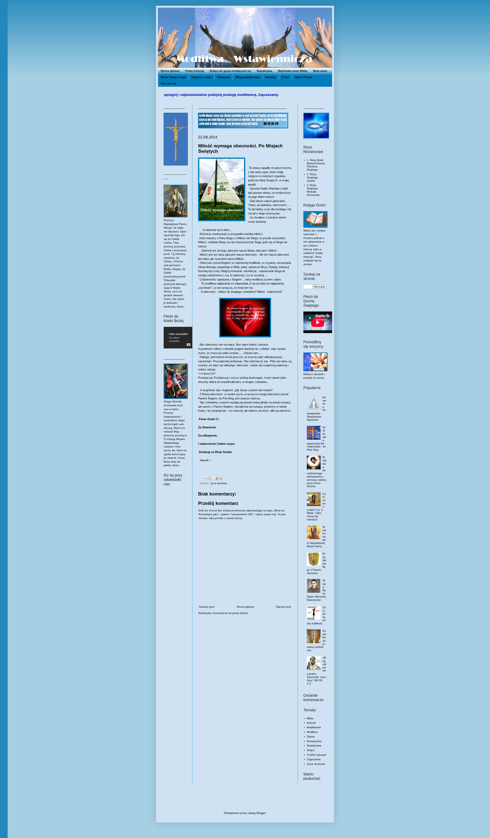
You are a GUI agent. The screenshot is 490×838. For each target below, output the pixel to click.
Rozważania (314, 741)
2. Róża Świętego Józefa (312, 177)
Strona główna (170, 70)
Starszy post (283, 606)
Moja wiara (320, 70)
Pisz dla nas (168, 83)
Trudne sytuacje (316, 754)
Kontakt (270, 77)
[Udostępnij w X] (213, 478)
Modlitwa (312, 731)
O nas (285, 77)
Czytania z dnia (202, 77)
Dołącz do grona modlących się (230, 70)
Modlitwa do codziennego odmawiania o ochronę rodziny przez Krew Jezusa (316, 472)
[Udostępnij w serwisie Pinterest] (221, 478)
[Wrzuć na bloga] (210, 478)
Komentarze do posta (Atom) (230, 613)
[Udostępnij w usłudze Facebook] (217, 478)
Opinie (311, 736)
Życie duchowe (218, 483)
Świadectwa (264, 70)
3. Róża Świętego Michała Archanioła (313, 190)
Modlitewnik (314, 727)
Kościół (311, 722)
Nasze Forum (303, 77)
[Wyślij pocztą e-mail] (206, 478)
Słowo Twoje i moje (173, 77)
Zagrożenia (314, 759)
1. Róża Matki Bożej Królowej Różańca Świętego (316, 165)
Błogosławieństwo (248, 77)
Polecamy (223, 77)
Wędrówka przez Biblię (292, 70)
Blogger (261, 812)
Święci (310, 750)
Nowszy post (206, 606)
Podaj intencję (194, 70)
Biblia (310, 718)
